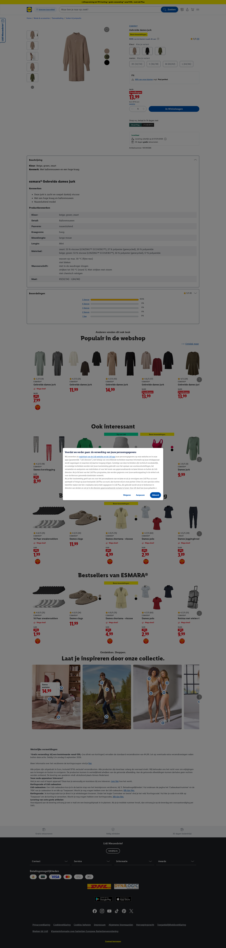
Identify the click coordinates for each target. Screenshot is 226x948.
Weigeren (127, 495)
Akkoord (155, 495)
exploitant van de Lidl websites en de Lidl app (97, 456)
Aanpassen (140, 495)
